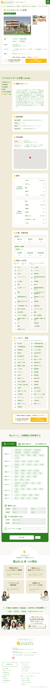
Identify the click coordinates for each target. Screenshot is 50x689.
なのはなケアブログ (6, 670)
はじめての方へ (25, 665)
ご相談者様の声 (5, 672)
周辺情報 (5, 86)
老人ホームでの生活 (26, 682)
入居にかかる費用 (25, 680)
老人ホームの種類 (25, 678)
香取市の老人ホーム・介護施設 (29, 6)
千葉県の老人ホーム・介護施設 (13, 6)
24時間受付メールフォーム (38, 626)
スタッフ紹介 (25, 671)
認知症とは (24, 684)
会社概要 (4, 676)
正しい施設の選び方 (26, 667)
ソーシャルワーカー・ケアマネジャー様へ (31, 673)
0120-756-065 (14, 60)
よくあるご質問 (5, 674)
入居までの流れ (25, 669)
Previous (6, 25)
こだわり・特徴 (7, 94)
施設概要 (5, 84)
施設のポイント (7, 82)
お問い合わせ (5, 678)
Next (28, 25)
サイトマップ (5, 682)
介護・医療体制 (7, 91)
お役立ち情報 (5, 668)
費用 (4, 89)
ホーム (3, 6)
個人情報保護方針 (6, 680)
